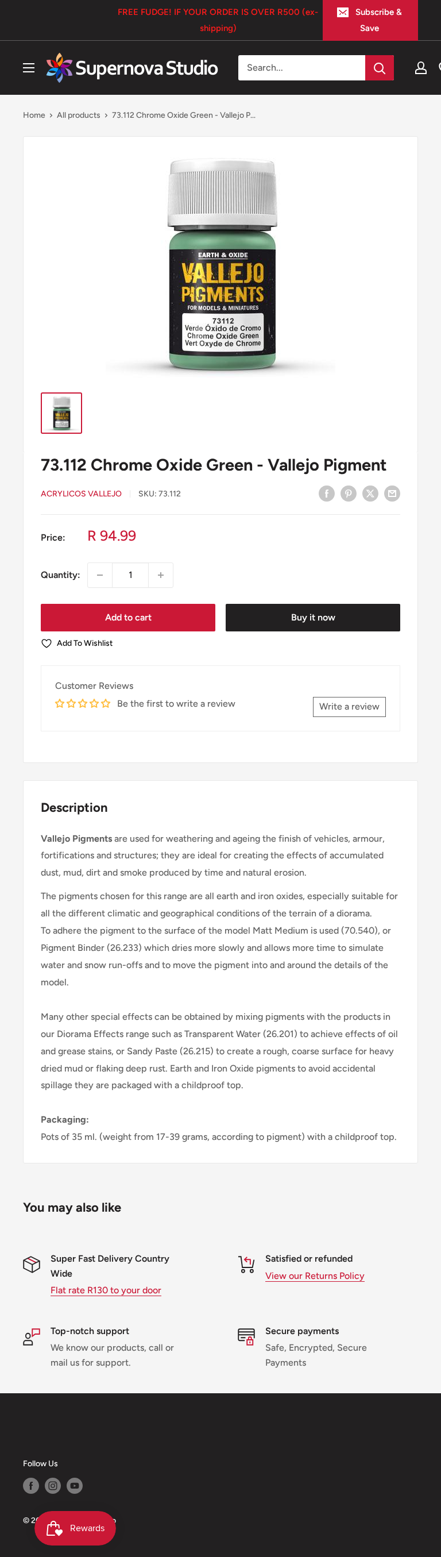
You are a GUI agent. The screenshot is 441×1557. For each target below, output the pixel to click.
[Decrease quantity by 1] (100, 575)
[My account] (421, 67)
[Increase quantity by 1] (161, 575)
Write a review (349, 706)
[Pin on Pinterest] (349, 493)
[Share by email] (392, 493)
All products (78, 115)
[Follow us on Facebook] (31, 1486)
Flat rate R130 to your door (106, 1290)
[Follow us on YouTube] (75, 1486)
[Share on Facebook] (327, 493)
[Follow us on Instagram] (53, 1486)
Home (34, 115)
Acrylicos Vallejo (81, 494)
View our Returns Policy (315, 1275)
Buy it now (313, 617)
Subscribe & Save (378, 20)
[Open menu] (28, 67)
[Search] (379, 67)
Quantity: (60, 574)
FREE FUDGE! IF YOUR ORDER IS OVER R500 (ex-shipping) (218, 20)
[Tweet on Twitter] (370, 493)
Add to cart (128, 617)
